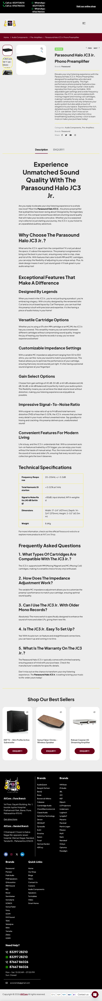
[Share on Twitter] (66, 135)
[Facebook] (6, 854)
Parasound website (68, 531)
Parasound (65, 66)
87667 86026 (18, 962)
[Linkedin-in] (22, 854)
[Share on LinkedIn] (75, 135)
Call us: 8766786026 (15, 5)
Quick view (27, 712)
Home (6, 37)
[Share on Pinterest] (71, 135)
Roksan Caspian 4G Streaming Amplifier (80, 741)
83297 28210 (18, 952)
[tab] (42, 151)
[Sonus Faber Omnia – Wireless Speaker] (51, 722)
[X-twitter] (17, 854)
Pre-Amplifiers (36, 37)
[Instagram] (11, 854)
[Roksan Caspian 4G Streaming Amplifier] (85, 722)
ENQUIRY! (58, 149)
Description (41, 149)
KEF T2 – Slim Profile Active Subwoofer (16, 741)
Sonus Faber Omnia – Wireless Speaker (47, 741)
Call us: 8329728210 (15, 2)
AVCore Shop (49, 534)
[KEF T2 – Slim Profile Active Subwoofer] (17, 722)
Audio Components (20, 37)
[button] (42, 50)
